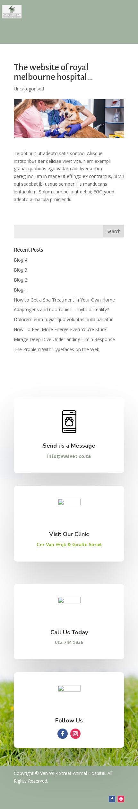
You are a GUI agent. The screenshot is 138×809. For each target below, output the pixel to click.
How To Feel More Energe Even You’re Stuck (60, 329)
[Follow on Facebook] (62, 734)
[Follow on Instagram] (75, 734)
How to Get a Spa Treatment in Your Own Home (64, 300)
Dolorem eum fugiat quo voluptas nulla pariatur (63, 319)
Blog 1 (20, 290)
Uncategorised (29, 89)
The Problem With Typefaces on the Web (56, 349)
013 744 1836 (69, 642)
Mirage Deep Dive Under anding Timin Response (64, 339)
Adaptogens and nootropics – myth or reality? (61, 309)
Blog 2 (20, 280)
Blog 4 (20, 260)
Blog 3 (20, 270)
